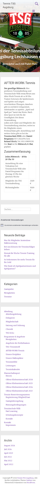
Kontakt (9, 419)
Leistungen (11, 365)
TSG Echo (10, 333)
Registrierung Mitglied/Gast (18, 397)
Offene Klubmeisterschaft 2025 (19, 383)
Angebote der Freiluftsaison (18, 343)
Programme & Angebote (14, 337)
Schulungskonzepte (14, 415)
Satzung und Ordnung (15, 325)
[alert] (20, 225)
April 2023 (8, 453)
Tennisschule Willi (12, 408)
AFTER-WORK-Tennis (15, 350)
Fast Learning (11, 411)
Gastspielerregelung (14, 401)
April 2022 (8, 464)
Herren (9, 376)
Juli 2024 (8, 449)
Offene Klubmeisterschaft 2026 (19, 379)
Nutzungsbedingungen (16, 405)
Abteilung (8, 311)
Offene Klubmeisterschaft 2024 (19, 387)
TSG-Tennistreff (13, 347)
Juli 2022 (8, 457)
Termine (8, 297)
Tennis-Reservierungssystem (17, 394)
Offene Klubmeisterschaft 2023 (19, 391)
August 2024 (9, 445)
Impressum (11, 425)
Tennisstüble (11, 362)
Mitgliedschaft (12, 321)
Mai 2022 (8, 460)
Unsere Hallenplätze (14, 358)
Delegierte (10, 318)
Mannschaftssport (12, 373)
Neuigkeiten (9, 293)
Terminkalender (13, 369)
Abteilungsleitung (13, 314)
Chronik (9, 329)
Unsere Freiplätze (13, 354)
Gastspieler (9, 289)
